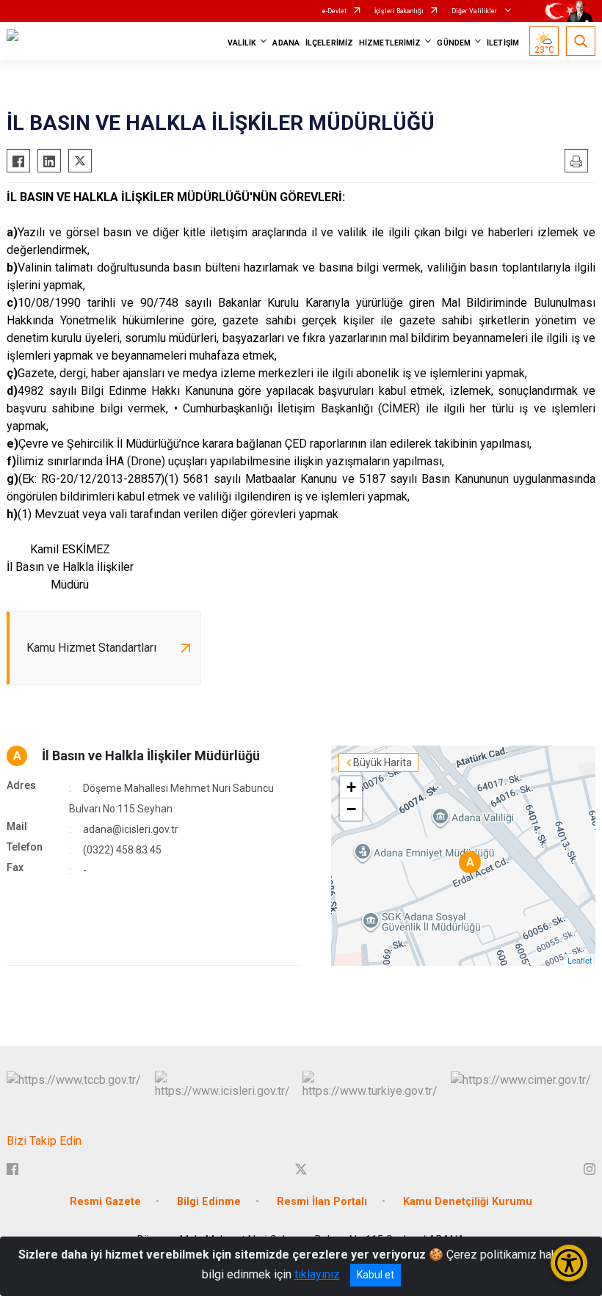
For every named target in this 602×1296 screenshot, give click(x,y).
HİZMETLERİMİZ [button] (390, 43)
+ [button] (351, 787)
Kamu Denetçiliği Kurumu (467, 1201)
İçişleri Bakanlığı (399, 11)
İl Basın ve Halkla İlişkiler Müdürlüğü (151, 755)
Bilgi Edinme (209, 1201)
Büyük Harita (382, 762)
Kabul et (375, 1275)
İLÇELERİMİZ (329, 43)
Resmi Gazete (105, 1201)
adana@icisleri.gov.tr (130, 829)
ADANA (286, 43)
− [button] (351, 809)
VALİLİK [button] (242, 43)
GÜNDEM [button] (454, 43)
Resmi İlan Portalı (322, 1201)
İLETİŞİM (503, 43)
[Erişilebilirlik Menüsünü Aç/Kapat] (569, 1263)
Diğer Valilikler (475, 11)
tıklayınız (317, 1274)
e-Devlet (334, 11)
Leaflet (579, 960)
